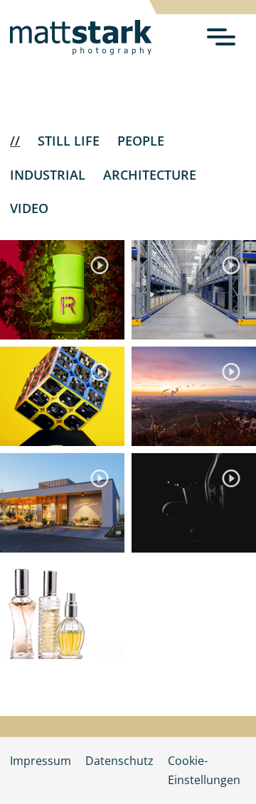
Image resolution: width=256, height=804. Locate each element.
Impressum (40, 760)
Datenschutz (119, 760)
